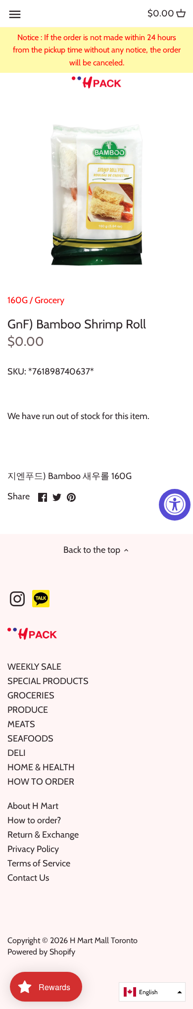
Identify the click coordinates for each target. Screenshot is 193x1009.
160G (17, 300)
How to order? (34, 820)
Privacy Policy (33, 849)
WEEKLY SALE (34, 666)
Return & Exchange (43, 834)
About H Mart (32, 805)
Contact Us (28, 877)
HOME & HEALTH (41, 767)
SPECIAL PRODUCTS (48, 681)
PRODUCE (27, 709)
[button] (152, 992)
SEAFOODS (30, 738)
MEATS (21, 724)
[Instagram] (17, 598)
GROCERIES (30, 695)
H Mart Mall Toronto (104, 940)
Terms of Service (38, 863)
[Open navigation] (14, 14)
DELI (16, 752)
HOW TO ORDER (40, 781)
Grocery (49, 300)
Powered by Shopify (41, 951)
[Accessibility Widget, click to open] (175, 505)
